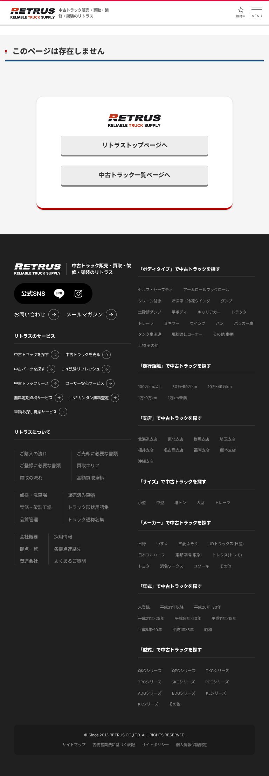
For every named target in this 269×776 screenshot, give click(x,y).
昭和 (208, 630)
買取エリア (88, 465)
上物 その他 (148, 345)
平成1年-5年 (183, 630)
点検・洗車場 (33, 495)
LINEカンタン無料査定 (89, 398)
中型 (160, 503)
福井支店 (145, 450)
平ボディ (179, 312)
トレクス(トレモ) (227, 555)
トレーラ (145, 323)
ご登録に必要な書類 (40, 465)
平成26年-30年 (207, 607)
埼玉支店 (227, 439)
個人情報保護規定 (191, 745)
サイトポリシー (155, 745)
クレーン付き (149, 301)
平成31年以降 (172, 607)
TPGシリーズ (149, 682)
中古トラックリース (31, 383)
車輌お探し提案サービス (35, 412)
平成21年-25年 (151, 618)
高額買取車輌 (90, 478)
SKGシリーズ (183, 682)
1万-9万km (147, 398)
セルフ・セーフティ (155, 290)
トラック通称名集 (86, 519)
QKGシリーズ (149, 671)
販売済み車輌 (81, 495)
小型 (142, 503)
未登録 (144, 607)
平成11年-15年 (224, 618)
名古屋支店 (173, 450)
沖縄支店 (145, 461)
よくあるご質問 (70, 561)
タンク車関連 (149, 334)
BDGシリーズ (183, 693)
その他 (225, 566)
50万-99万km (184, 386)
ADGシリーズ (149, 693)
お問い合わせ (30, 314)
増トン (180, 503)
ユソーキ (201, 566)
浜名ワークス (171, 566)
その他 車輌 (223, 334)
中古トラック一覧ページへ (134, 175)
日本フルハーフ (151, 555)
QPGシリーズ (183, 671)
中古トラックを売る (82, 355)
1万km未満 (177, 398)
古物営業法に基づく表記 (113, 745)
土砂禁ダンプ (149, 312)
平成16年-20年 (188, 618)
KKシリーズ (148, 704)
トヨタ (144, 566)
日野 (142, 544)
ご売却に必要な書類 (97, 453)
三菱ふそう (188, 544)
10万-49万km (220, 386)
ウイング (197, 323)
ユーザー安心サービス (84, 383)
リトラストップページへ (134, 145)
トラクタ (239, 312)
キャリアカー (209, 312)
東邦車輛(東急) (188, 555)
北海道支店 (147, 439)
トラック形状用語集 (88, 507)
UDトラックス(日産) (226, 544)
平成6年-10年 (150, 630)
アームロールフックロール (206, 290)
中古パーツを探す (29, 369)
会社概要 (29, 537)
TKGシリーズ (217, 671)
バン (219, 323)
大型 (200, 503)
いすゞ (162, 544)
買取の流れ (31, 478)
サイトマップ (73, 745)
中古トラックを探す (31, 355)
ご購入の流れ (33, 453)
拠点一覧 (29, 549)
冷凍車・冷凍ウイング (191, 301)
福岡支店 (201, 450)
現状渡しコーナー (187, 334)
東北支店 (175, 439)
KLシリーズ (216, 693)
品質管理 (29, 519)
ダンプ (226, 301)
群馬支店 (201, 439)
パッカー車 (243, 323)
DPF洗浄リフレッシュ (81, 369)
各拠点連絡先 (67, 549)
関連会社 (29, 561)
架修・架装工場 (35, 507)
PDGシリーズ (217, 682)
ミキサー (171, 323)
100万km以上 (150, 386)
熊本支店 (228, 450)
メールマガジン (84, 314)
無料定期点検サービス (33, 398)
